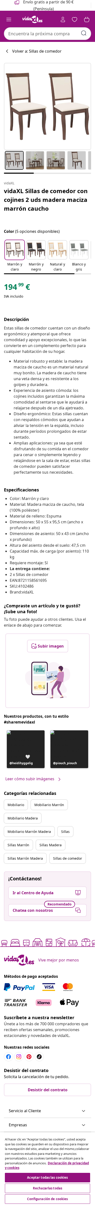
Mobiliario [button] (16, 804)
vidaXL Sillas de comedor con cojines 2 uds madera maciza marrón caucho (46, 199)
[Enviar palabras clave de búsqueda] (84, 33)
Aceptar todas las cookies (47, 1177)
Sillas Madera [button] (50, 845)
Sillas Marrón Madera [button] (25, 858)
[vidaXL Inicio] (32, 19)
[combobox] (47, 33)
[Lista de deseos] (74, 19)
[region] (47, 1168)
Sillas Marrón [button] (18, 845)
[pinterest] (29, 1056)
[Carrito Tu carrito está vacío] (87, 19)
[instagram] (18, 1056)
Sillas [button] (65, 831)
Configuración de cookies (47, 1199)
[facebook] (8, 1056)
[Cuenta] (62, 19)
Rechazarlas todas (47, 1188)
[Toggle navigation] (9, 19)
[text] (17, 288)
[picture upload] (48, 680)
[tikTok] (39, 1056)
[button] (14, 256)
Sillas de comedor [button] (67, 858)
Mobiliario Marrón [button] (49, 804)
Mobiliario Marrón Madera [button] (29, 831)
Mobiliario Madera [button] (23, 818)
